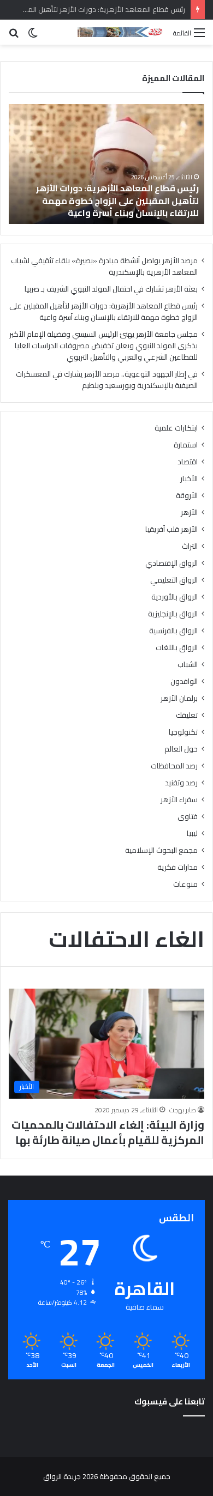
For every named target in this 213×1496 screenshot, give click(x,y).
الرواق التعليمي (174, 580)
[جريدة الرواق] (121, 32)
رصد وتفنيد (181, 783)
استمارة (186, 445)
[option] (105, 164)
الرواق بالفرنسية (173, 631)
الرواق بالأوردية (174, 597)
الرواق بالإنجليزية (173, 614)
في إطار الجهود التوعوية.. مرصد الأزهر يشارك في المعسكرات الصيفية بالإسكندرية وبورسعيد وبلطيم (107, 379)
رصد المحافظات (174, 766)
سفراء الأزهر (179, 799)
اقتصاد (187, 462)
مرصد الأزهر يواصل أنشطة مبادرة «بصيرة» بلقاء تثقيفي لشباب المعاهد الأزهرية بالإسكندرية (104, 266)
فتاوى (187, 816)
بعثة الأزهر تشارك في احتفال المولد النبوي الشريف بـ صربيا (111, 289)
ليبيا (192, 833)
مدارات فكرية (177, 867)
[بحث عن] (13, 36)
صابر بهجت (182, 1110)
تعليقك (187, 715)
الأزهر (189, 512)
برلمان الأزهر (179, 698)
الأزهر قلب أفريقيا (171, 529)
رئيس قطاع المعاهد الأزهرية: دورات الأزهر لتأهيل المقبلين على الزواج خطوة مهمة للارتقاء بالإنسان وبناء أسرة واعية (103, 311)
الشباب (187, 664)
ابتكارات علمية (176, 428)
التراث (190, 546)
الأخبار (189, 478)
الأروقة (187, 495)
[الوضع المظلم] (32, 36)
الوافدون (184, 681)
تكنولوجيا (183, 732)
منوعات (185, 884)
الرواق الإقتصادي (171, 563)
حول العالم (181, 749)
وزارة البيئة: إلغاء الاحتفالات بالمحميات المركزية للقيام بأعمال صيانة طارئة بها (107, 1132)
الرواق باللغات (177, 647)
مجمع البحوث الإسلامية (161, 850)
